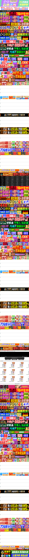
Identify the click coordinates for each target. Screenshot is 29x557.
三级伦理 (7, 178)
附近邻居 (7, 179)
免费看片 (2, 185)
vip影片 (8, 359)
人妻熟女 (22, 178)
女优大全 (27, 182)
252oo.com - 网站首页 (6, 11)
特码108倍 (14, 359)
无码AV (2, 182)
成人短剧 (17, 185)
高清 (22, 356)
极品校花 (22, 185)
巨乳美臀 (17, 178)
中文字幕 (12, 178)
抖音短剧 (7, 182)
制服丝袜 (27, 178)
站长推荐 (2, 179)
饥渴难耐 (12, 179)
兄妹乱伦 (12, 185)
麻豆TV (12, 182)
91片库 (22, 182)
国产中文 (7, 185)
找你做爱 (17, 179)
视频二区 (2, 178)
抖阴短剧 (27, 185)
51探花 (17, 182)
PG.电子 (21, 359)
